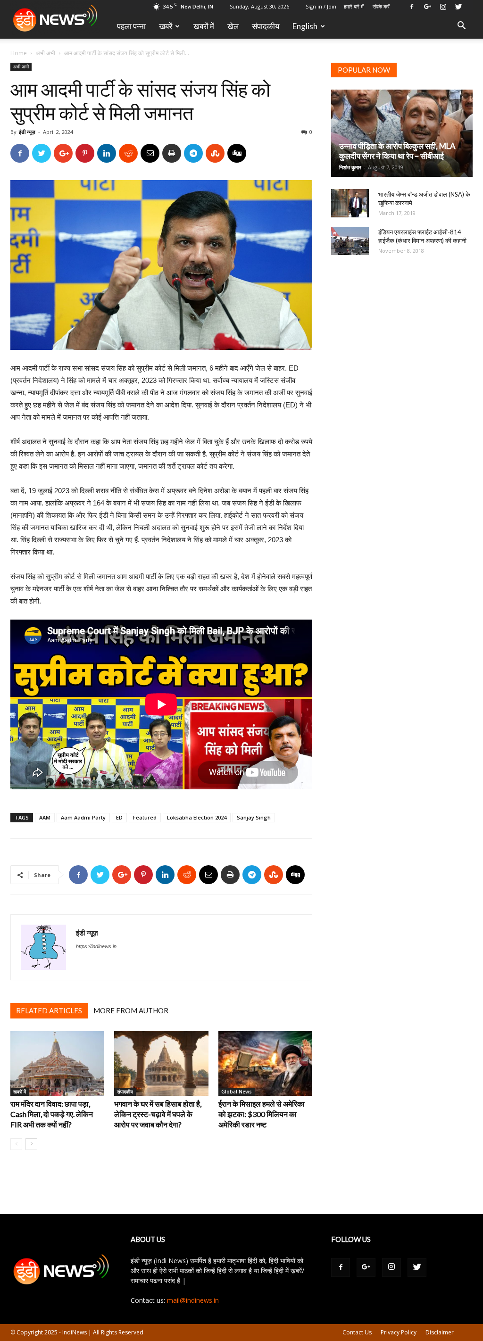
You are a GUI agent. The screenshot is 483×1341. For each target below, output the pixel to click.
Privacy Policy (398, 1332)
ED (119, 817)
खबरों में (203, 26)
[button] (461, 26)
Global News (236, 1091)
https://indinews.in (96, 946)
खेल (233, 26)
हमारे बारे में (354, 6)
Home (18, 53)
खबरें (165, 26)
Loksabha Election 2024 (196, 817)
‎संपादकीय (265, 26)
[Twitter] (458, 6)
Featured (145, 817)
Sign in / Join (321, 6)
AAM (44, 817)
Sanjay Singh (254, 817)
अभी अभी (45, 53)
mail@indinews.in (193, 1300)
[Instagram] (443, 6)
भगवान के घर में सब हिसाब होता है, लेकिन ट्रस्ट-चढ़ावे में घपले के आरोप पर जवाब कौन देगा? (157, 1114)
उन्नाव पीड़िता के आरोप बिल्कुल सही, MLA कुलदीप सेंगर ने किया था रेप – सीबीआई (397, 151)
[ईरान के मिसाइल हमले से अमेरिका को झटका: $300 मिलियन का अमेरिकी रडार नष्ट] (265, 1063)
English (304, 26)
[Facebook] (412, 6)
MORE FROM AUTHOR (130, 1010)
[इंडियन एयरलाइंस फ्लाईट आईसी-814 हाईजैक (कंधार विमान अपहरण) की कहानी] (350, 241)
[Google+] (427, 6)
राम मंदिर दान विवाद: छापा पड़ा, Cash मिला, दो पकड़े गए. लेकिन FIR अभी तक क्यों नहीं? (51, 1114)
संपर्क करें (381, 6)
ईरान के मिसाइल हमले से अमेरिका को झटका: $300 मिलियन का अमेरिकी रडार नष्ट (261, 1114)
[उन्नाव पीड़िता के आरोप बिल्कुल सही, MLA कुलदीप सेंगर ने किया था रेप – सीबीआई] (402, 133)
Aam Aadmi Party (83, 817)
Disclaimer (439, 1332)
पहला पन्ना (131, 26)
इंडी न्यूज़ (27, 131)
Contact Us (357, 1332)
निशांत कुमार (350, 167)
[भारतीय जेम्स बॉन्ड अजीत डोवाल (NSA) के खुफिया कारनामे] (350, 203)
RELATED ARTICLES (49, 1010)
